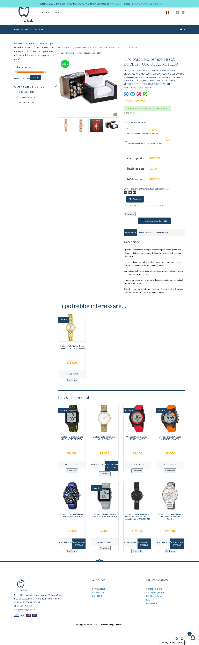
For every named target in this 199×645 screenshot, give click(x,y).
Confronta (129, 214)
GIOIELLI (29, 29)
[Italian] (168, 12)
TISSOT (140, 87)
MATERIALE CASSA (133, 80)
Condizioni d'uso (154, 588)
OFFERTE (136, 84)
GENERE (139, 77)
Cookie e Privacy (154, 596)
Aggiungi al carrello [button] (112, 466)
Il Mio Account (99, 588)
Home (60, 47)
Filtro (35, 77)
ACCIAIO (171, 70)
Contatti (57, 12)
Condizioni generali (155, 592)
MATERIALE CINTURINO (155, 80)
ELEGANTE (129, 77)
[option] (88, 87)
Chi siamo (45, 12)
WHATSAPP (116, 3)
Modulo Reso (152, 603)
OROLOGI (18, 29)
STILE (169, 84)
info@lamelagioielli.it (24, 609)
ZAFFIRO (149, 87)
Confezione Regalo (143, 129)
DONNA (179, 74)
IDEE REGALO (150, 77)
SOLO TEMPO (159, 84)
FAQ (148, 599)
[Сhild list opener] (36, 92)
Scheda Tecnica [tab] (146, 232)
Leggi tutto (73, 374)
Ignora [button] (159, 3)
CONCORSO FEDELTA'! (145, 3)
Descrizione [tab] (130, 232)
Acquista (137, 199)
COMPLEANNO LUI (166, 74)
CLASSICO (151, 74)
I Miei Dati (97, 596)
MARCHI (180, 77)
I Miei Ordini (98, 592)
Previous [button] (56, 87)
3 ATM (94, 47)
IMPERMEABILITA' (82, 47)
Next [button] (121, 87)
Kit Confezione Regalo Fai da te (150, 140)
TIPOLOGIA (129, 87)
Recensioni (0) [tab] (162, 232)
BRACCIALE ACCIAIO (134, 74)
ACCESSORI (40, 29)
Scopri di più (98, 465)
